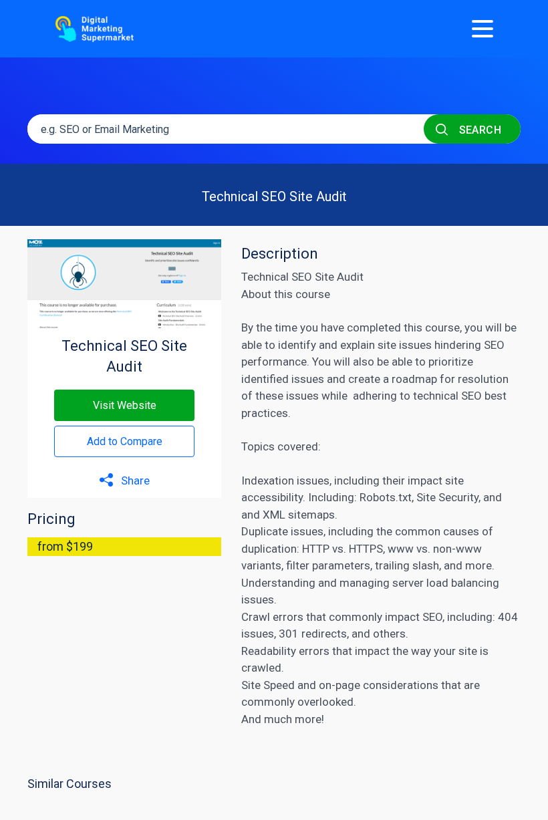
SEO (432, 617)
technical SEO (447, 395)
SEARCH (478, 130)
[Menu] (482, 28)
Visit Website (124, 405)
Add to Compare (124, 441)
